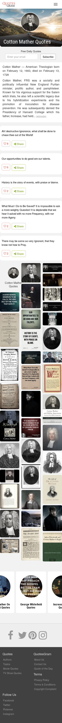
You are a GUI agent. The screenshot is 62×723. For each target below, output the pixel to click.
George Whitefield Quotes (31, 606)
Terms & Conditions (44, 684)
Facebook (8, 700)
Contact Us (40, 664)
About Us (39, 659)
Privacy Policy (41, 680)
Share (20, 144)
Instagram (8, 714)
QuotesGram (9, 4)
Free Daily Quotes (31, 51)
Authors (7, 659)
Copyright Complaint (45, 689)
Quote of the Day (43, 668)
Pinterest (8, 709)
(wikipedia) (41, 116)
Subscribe (48, 56)
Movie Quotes (10, 668)
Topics (6, 664)
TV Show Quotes (12, 673)
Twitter (6, 705)
